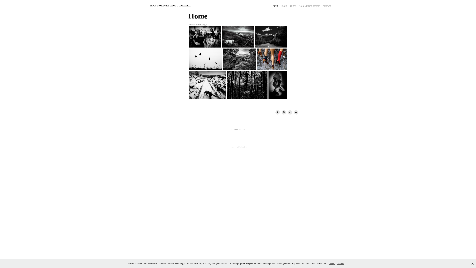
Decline (340, 263)
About (284, 6)
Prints (293, 6)
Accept (332, 263)
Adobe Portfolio (242, 147)
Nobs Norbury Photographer (170, 5)
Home (275, 6)
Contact (327, 6)
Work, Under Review (309, 6)
